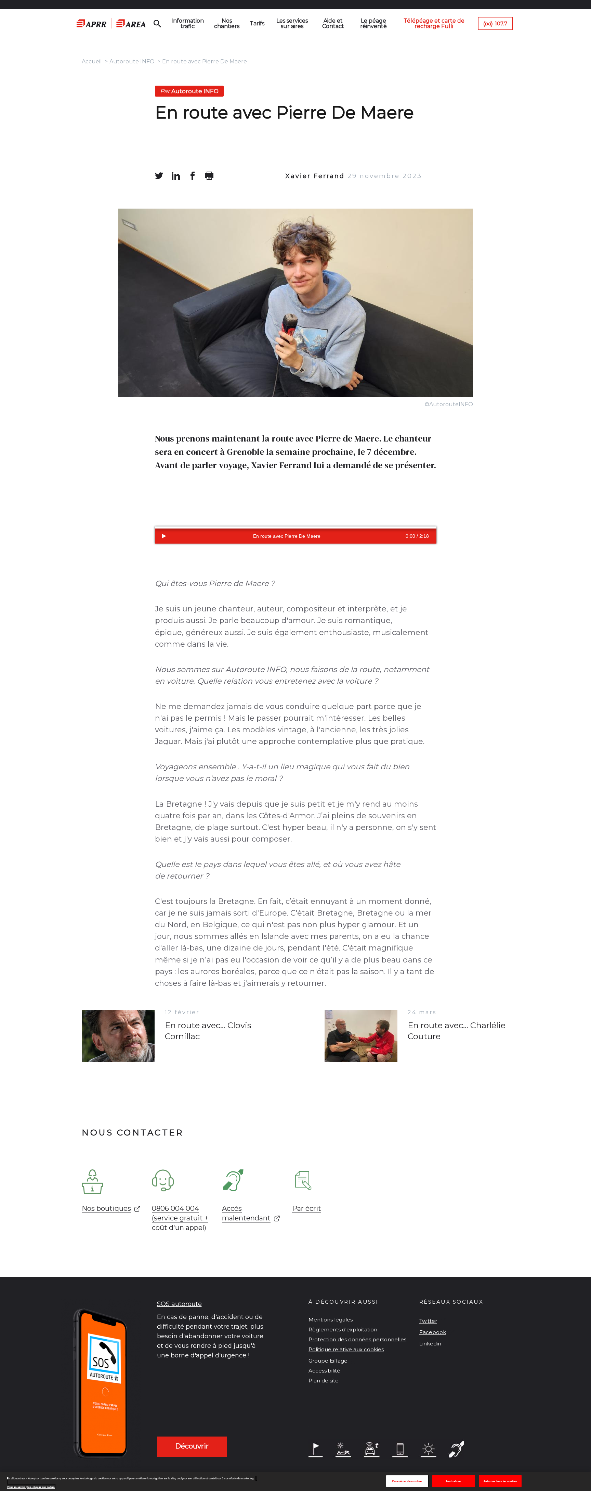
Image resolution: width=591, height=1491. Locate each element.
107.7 (501, 23)
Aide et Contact (333, 23)
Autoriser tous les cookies (500, 1481)
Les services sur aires (292, 23)
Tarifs (257, 23)
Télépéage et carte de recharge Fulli (434, 23)
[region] (295, 1481)
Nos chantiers (226, 23)
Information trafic (187, 23)
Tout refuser (453, 1481)
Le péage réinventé (373, 23)
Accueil (92, 61)
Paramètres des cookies (407, 1481)
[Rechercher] (157, 23)
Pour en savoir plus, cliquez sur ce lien (31, 1487)
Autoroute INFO (132, 61)
